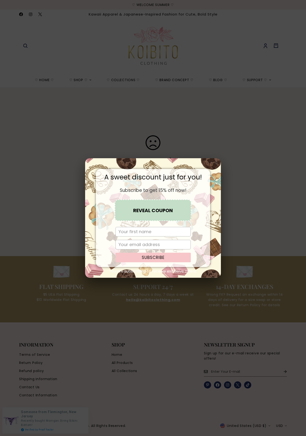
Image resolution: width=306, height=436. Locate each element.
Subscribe (153, 257)
